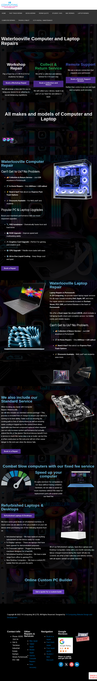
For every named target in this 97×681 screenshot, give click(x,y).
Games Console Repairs (32, 659)
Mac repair (33, 641)
